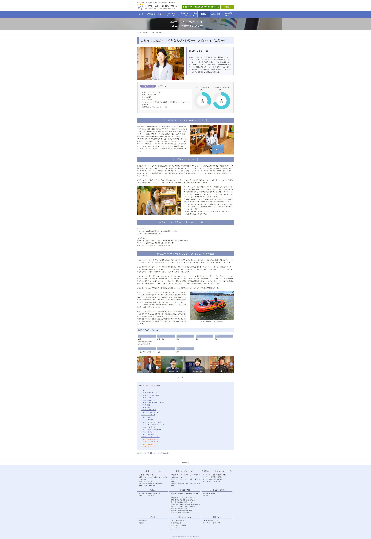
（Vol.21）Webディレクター (150, 439)
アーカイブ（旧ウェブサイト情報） (181, 512)
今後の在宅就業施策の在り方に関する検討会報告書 (185, 504)
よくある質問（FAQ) (217, 490)
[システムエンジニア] (198, 357)
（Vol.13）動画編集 (147, 420)
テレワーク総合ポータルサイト (212, 520)
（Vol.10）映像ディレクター (150, 412)
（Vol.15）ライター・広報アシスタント (154, 424)
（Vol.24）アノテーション (149, 447)
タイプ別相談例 (143, 520)
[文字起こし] (222, 357)
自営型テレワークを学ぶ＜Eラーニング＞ (189, 14)
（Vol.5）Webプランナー (149, 400)
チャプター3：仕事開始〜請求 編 (212, 479)
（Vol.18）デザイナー (148, 432)
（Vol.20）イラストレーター (150, 437)
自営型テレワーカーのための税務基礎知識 (151, 483)
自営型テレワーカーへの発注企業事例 (149, 493)
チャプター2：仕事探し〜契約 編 (212, 477)
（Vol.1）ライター (147, 390)
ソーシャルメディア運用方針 (179, 525)
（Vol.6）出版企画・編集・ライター (153, 402)
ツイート (180, 377)
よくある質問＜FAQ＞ (227, 14)
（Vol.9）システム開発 (148, 410)
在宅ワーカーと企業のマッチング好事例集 (183, 506)
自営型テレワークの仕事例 (146, 495)
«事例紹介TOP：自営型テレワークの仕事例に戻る (153, 453)
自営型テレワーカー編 (209, 493)
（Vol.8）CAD (145, 407)
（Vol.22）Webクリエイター (150, 442)
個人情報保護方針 (176, 523)
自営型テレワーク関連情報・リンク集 (181, 510)
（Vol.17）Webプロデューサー (151, 429)
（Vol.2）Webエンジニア (149, 392)
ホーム (141, 14)
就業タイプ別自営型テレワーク (147, 485)
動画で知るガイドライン (171, 14)
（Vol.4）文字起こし (147, 397)
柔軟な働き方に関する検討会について (181, 502)
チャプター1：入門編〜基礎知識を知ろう (214, 475)
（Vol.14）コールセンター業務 (151, 422)
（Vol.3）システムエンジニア (150, 395)
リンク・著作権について (178, 520)
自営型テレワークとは (153, 14)
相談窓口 (141, 523)
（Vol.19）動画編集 (147, 434)
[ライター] (149, 357)
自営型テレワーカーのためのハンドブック (183, 498)
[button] (140, 364)
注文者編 (205, 495)
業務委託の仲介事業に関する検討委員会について (184, 500)
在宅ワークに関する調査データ (179, 508)
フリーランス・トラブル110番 (211, 523)
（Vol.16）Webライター (148, 427)
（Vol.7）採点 (145, 405)
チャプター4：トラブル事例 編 (211, 481)
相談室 (152, 517)
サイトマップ (174, 529)
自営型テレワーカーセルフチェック (149, 481)
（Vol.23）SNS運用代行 (148, 444)
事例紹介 (204, 14)
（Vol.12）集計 (146, 417)
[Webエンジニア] (173, 357)
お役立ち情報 (215, 14)
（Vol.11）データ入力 (148, 415)
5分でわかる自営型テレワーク (147, 475)
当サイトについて (176, 527)
